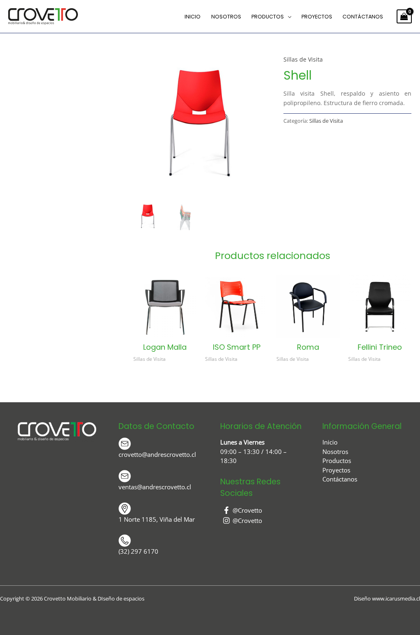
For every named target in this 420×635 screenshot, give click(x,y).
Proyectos (316, 16)
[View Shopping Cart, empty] (404, 16)
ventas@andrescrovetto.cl (155, 487)
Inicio (193, 16)
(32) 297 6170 (138, 551)
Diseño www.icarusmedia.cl (387, 598)
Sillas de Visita (303, 59)
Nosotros (226, 16)
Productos (267, 16)
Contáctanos (362, 16)
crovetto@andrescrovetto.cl (157, 454)
